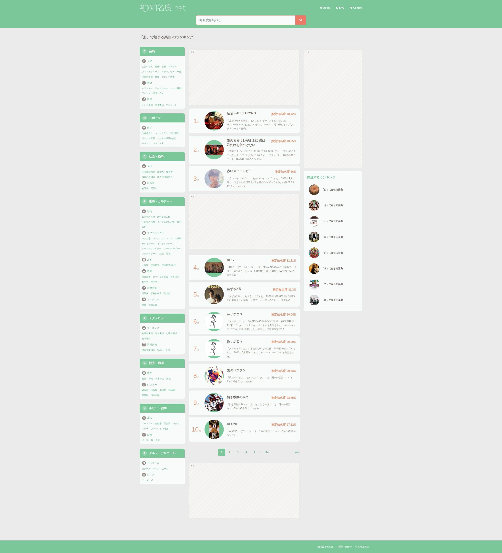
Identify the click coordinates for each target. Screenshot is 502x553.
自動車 (158, 423)
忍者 (168, 253)
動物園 (171, 390)
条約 (144, 227)
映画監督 (155, 265)
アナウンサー (168, 71)
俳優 (157, 66)
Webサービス (163, 350)
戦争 (179, 222)
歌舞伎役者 (156, 293)
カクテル (146, 468)
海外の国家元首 (164, 177)
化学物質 (146, 338)
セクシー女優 (168, 77)
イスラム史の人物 (166, 222)
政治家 (160, 172)
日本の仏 (174, 277)
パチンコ (177, 423)
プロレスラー (161, 133)
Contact (357, 7)
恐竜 (158, 440)
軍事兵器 (153, 305)
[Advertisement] (244, 77)
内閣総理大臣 (148, 172)
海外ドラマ (158, 93)
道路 (144, 378)
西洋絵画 (146, 277)
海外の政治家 (148, 177)
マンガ (156, 238)
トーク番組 (175, 88)
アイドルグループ (150, 71)
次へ (297, 452)
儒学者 (154, 282)
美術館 (163, 390)
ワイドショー (161, 88)
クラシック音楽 (160, 277)
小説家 (145, 265)
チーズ (145, 480)
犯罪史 (145, 188)
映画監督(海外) (169, 265)
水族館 (154, 390)
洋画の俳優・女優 (150, 77)
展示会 (154, 188)
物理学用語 (147, 333)
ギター (145, 428)
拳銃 (144, 305)
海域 (168, 378)
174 (267, 452)
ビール (165, 468)
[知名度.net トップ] (163, 7)
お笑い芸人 (147, 66)
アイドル (172, 66)
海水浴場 (155, 395)
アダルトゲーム (149, 253)
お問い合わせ (344, 547)
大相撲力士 (147, 133)
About (326, 7)
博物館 (145, 395)
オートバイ (147, 423)
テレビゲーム (148, 243)
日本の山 (159, 378)
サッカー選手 (148, 138)
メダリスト (158, 143)
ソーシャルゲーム (172, 248)
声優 (179, 71)
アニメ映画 (176, 238)
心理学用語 (171, 333)
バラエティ (147, 88)
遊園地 (145, 390)
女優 (164, 66)
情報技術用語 (148, 350)
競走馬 (167, 423)
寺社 (151, 378)
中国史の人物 (148, 222)
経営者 (169, 172)
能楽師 (167, 293)
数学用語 (159, 333)
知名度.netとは (325, 547)
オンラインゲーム (166, 243)
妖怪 (161, 253)
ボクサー (146, 143)
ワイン (156, 468)
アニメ (165, 238)
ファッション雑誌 (159, 428)
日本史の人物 (148, 217)
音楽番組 (159, 105)
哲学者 (145, 282)
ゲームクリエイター (151, 248)
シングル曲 (147, 105)
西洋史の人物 (163, 217)
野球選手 (174, 133)
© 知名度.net (362, 546)
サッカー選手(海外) (166, 138)
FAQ (341, 7)
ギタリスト (171, 105)
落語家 (145, 293)
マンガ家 (146, 238)
